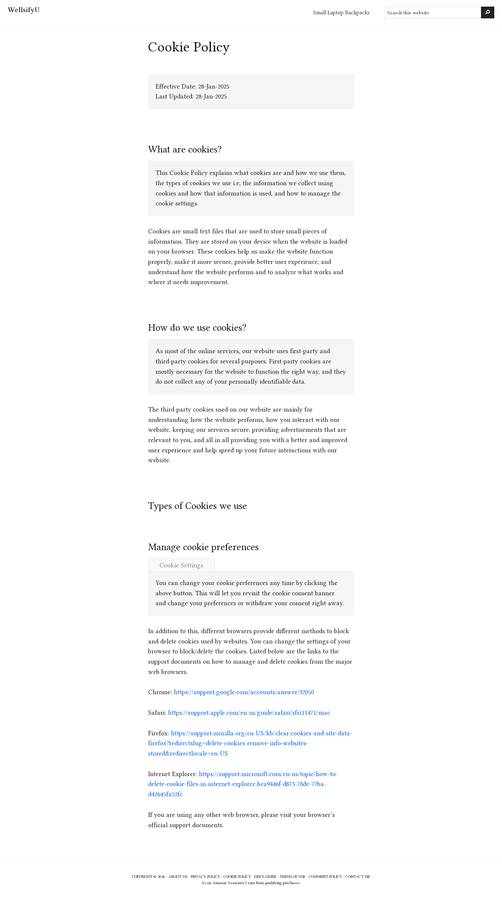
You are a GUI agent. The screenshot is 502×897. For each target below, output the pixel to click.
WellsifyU (24, 10)
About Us (177, 876)
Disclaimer (265, 876)
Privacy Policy (205, 876)
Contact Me (357, 876)
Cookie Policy (237, 876)
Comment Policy (325, 876)
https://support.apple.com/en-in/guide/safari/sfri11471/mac (249, 712)
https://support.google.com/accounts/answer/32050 (244, 692)
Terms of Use (292, 876)
